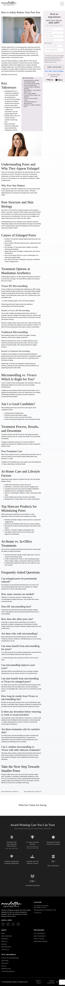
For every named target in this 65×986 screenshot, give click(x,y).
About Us (4, 941)
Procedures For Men (40, 941)
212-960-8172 (37, 912)
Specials (4, 944)
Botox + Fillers (39, 938)
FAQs (25, 106)
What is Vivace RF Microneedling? (24, 301)
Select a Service (48, 43)
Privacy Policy (48, 71)
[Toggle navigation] (62, 4)
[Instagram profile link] (8, 924)
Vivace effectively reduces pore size (16, 295)
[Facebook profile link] (3, 924)
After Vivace (5, 454)
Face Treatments (39, 933)
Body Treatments (40, 936)
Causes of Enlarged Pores (30, 85)
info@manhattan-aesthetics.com (45, 910)
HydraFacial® (6, 968)
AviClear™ (4, 963)
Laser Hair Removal (8, 971)
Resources (4, 938)
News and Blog (6, 946)
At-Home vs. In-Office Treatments (32, 105)
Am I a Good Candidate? (30, 93)
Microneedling (5, 335)
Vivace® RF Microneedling (10, 958)
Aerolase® (5, 960)
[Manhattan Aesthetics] (9, 3)
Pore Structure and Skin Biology (32, 83)
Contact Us (5, 949)
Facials (3, 966)
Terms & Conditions (58, 71)
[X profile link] (13, 924)
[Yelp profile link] (18, 924)
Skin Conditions (6, 936)
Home (3, 933)
